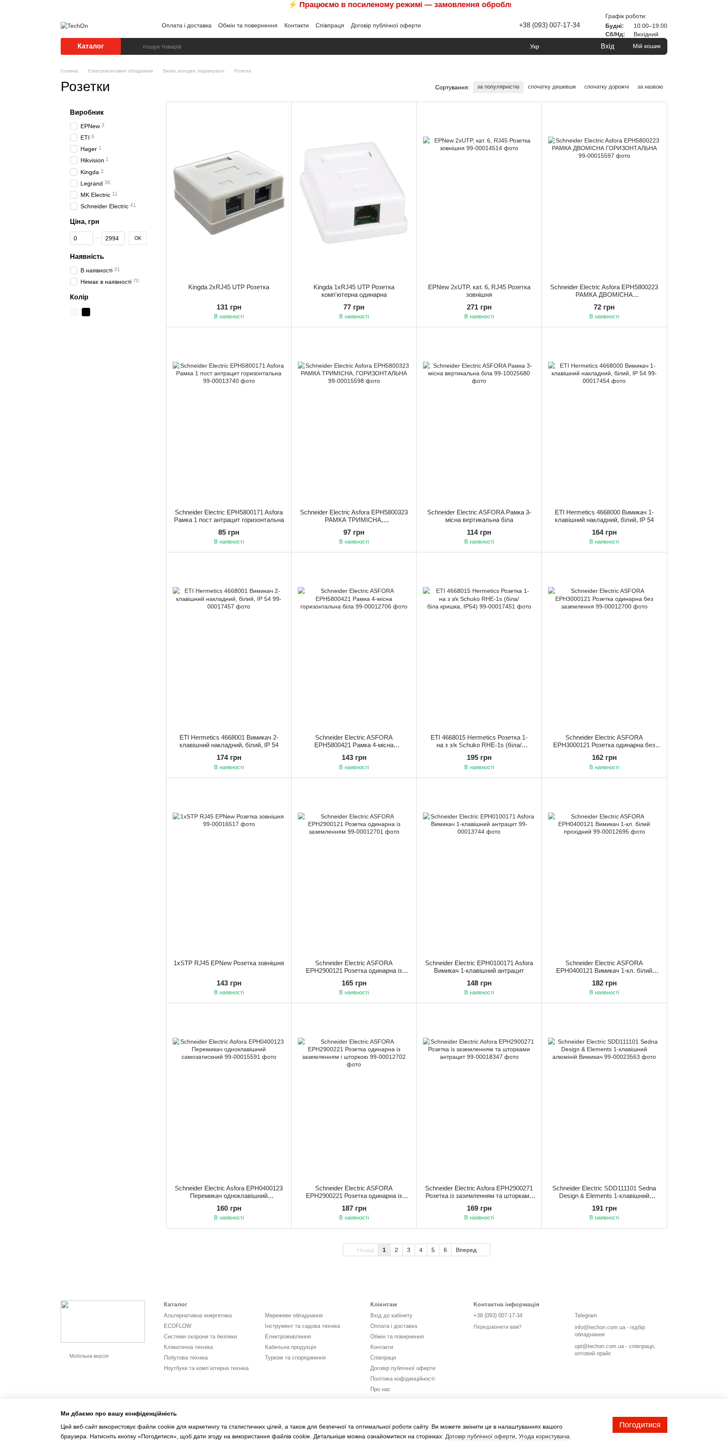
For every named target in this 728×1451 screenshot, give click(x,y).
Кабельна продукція (290, 1347)
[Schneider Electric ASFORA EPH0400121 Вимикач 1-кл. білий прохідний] (604, 868)
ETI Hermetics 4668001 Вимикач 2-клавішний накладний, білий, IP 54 (228, 741)
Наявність (87, 256)
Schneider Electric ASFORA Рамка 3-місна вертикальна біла (479, 516)
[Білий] (75, 312)
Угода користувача (544, 1436)
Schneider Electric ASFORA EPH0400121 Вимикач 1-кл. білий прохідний (604, 970)
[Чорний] (86, 312)
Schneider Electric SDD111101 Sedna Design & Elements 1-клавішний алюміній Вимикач (604, 1195)
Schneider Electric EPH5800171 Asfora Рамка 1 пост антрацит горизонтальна (229, 516)
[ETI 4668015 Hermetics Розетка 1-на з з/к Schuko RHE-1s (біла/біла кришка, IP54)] (479, 643)
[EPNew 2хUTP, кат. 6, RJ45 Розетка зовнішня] (479, 192)
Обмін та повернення (248, 25)
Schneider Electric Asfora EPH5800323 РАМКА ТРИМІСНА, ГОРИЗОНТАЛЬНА (354, 520)
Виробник (87, 112)
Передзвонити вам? (498, 1327)
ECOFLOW (177, 1326)
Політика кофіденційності (402, 1379)
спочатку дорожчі (606, 86)
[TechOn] (103, 1321)
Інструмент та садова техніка (302, 1326)
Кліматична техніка (188, 1347)
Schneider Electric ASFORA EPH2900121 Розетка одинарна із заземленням (354, 970)
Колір (79, 297)
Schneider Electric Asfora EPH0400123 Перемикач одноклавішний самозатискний (229, 1195)
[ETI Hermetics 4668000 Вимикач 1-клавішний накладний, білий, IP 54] (604, 418)
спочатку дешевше (552, 86)
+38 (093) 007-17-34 (549, 25)
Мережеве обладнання (294, 1315)
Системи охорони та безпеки (200, 1336)
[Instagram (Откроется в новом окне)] (468, 25)
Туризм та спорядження (295, 1357)
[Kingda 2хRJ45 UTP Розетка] (229, 192)
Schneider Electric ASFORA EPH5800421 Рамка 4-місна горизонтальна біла (353, 745)
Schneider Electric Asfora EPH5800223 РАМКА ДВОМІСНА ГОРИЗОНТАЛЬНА (604, 294)
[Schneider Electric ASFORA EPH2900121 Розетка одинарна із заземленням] (354, 868)
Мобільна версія (88, 1356)
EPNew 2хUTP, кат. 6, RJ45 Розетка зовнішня (479, 290)
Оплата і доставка (186, 25)
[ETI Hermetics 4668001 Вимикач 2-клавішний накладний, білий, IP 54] (229, 643)
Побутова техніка (186, 1357)
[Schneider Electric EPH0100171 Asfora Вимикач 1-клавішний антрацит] (479, 868)
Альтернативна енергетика (198, 1315)
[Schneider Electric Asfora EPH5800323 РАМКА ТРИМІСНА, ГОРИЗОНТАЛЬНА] (354, 418)
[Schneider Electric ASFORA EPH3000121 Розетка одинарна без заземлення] (604, 643)
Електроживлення (288, 1336)
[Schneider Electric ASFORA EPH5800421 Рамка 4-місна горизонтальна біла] (354, 643)
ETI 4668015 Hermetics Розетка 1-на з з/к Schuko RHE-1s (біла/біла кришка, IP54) (479, 745)
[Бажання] (576, 46)
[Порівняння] (559, 46)
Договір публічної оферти (386, 25)
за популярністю (498, 86)
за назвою (650, 86)
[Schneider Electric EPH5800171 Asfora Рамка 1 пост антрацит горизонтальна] (229, 418)
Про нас (380, 1389)
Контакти (296, 25)
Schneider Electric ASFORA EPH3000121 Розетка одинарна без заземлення (604, 745)
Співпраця (330, 25)
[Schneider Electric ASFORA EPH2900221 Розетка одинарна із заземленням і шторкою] (354, 1094)
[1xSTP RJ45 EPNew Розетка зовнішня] (229, 868)
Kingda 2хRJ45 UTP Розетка (228, 287)
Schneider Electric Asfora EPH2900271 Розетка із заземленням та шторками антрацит (479, 1195)
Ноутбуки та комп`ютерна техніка (206, 1368)
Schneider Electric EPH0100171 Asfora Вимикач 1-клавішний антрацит (479, 966)
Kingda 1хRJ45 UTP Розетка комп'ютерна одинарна (353, 290)
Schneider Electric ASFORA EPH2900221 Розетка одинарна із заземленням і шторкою (354, 1195)
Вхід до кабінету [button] (391, 1315)
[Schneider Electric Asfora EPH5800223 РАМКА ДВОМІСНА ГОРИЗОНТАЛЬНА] (604, 192)
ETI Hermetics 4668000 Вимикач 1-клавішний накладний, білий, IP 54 (604, 516)
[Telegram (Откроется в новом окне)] (478, 25)
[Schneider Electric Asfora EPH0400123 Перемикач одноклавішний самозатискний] (229, 1094)
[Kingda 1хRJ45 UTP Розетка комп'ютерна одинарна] (354, 192)
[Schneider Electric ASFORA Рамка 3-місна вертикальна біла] (479, 418)
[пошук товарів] (136, 46)
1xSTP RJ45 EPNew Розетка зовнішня (229, 962)
